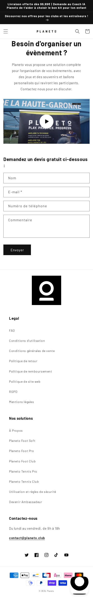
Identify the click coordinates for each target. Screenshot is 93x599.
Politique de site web (25, 381)
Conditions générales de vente (32, 351)
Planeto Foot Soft (22, 441)
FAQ (12, 330)
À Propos (16, 430)
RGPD (13, 392)
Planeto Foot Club (22, 461)
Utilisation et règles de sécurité (32, 492)
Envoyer (17, 250)
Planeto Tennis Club (24, 481)
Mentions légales (21, 402)
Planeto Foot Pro (21, 451)
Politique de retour (23, 361)
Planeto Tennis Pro (23, 471)
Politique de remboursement (30, 371)
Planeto (50, 591)
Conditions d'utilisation (27, 341)
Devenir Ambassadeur (25, 502)
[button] (6, 31)
